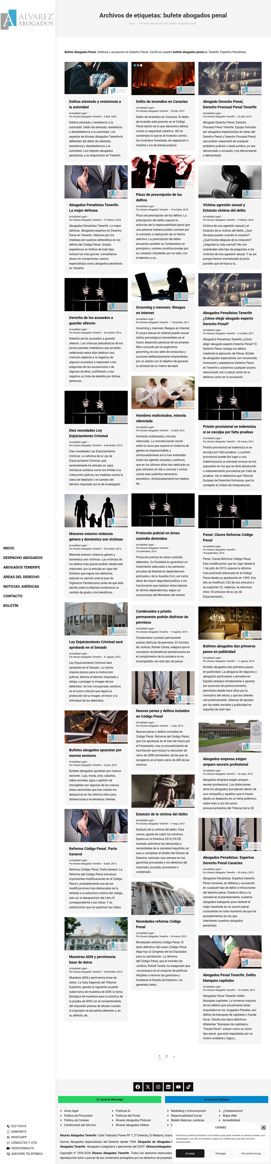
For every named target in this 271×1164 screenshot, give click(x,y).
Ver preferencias (251, 1153)
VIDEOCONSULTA (22, 1148)
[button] (263, 1128)
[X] (148, 1086)
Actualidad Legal (77, 113)
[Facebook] (138, 1086)
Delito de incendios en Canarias (162, 101)
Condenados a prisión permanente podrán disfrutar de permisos (162, 617)
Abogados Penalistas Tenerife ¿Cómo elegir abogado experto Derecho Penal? (228, 318)
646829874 (18, 1131)
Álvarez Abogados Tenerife (110, 1153)
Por (85, 116)
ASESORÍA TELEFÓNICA (27, 1154)
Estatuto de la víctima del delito (162, 814)
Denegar (221, 1153)
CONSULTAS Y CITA (24, 1142)
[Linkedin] (168, 1086)
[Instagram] (158, 1086)
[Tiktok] (188, 1086)
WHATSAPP (19, 1137)
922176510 (18, 1126)
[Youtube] (178, 1086)
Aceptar (190, 1153)
